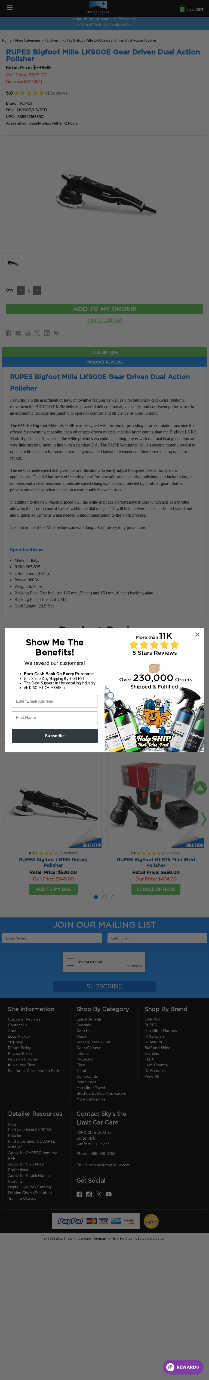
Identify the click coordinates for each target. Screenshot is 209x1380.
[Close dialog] (197, 634)
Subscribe (55, 736)
